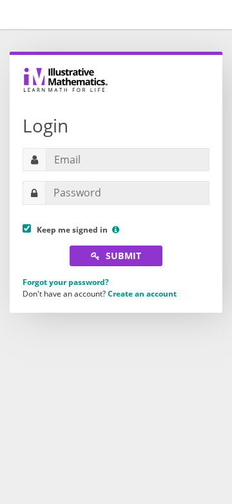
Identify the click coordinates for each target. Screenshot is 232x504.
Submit (122, 255)
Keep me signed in (70, 229)
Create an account (142, 293)
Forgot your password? (66, 282)
